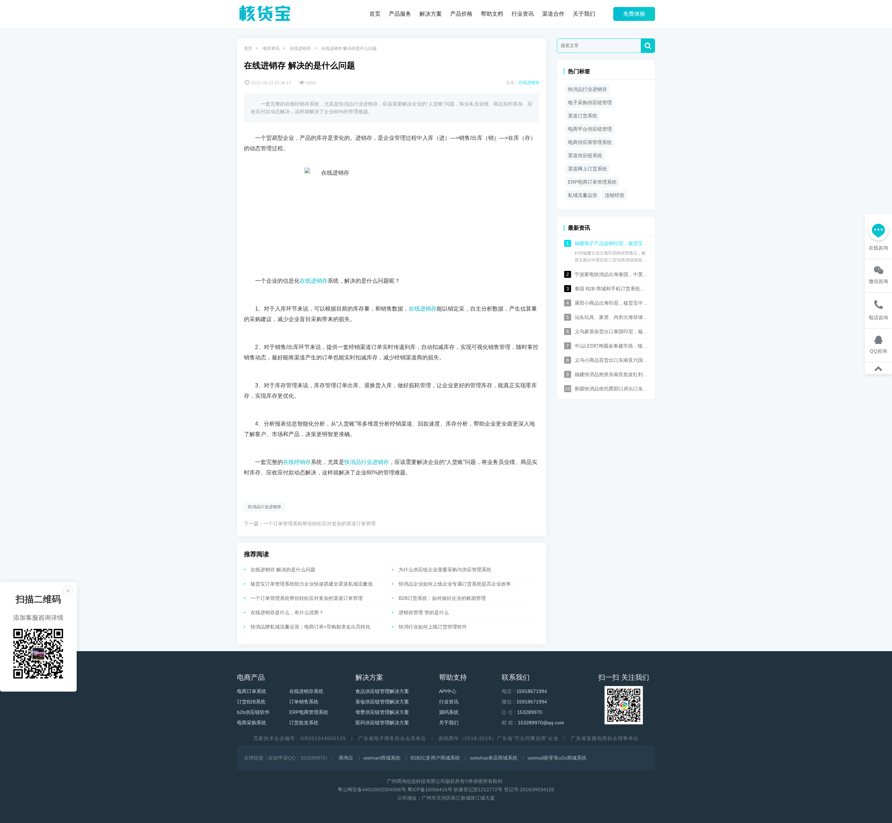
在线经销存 (297, 462)
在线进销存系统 (306, 691)
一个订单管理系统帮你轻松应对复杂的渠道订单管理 (319, 523)
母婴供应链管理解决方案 (382, 712)
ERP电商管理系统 (308, 712)
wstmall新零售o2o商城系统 (557, 758)
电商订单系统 (251, 691)
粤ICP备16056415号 (429, 789)
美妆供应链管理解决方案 (382, 701)
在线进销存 (300, 48)
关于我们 (584, 14)
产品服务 (400, 14)
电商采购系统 (251, 722)
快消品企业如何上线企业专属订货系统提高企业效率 (455, 584)
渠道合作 (553, 14)
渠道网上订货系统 (587, 169)
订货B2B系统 (251, 701)
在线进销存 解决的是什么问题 (283, 569)
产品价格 (461, 14)
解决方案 (431, 14)
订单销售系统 (303, 701)
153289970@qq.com (541, 722)
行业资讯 (523, 14)
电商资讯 (271, 48)
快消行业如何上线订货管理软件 (433, 627)
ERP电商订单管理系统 (592, 182)
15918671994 (531, 691)
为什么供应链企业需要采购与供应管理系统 (445, 569)
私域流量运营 (582, 195)
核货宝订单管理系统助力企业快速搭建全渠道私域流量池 (311, 584)
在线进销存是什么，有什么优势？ (287, 612)
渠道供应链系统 (585, 155)
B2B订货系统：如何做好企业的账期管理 (442, 598)
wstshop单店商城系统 (493, 758)
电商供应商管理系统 (590, 142)
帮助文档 (492, 14)
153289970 (529, 712)
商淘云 (346, 758)
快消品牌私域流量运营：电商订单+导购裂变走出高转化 (310, 627)
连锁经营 (614, 195)
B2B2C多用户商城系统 (435, 758)
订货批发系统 (303, 722)
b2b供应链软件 (253, 712)
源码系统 (449, 712)
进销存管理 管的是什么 (424, 612)
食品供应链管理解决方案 (382, 691)
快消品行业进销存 (366, 462)
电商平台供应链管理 (590, 129)
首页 (374, 14)
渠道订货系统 (582, 116)
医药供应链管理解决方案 (382, 722)
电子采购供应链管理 (590, 102)
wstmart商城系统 (381, 758)
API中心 (447, 691)
